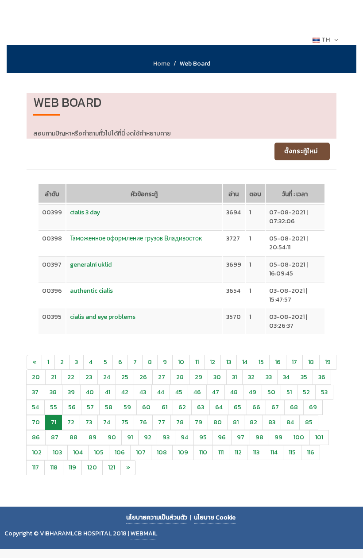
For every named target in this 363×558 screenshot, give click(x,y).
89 (93, 437)
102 (37, 452)
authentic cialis (91, 290)
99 (278, 437)
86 (36, 437)
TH (326, 39)
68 (294, 407)
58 (108, 407)
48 (234, 392)
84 (290, 422)
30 (217, 377)
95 (203, 437)
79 (198, 422)
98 (259, 437)
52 (306, 392)
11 (197, 362)
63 (200, 407)
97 (240, 437)
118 (54, 467)
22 (70, 377)
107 (141, 452)
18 (311, 362)
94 (184, 437)
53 (324, 392)
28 (180, 377)
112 (238, 452)
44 (160, 392)
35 (304, 377)
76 (143, 422)
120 (92, 467)
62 (182, 407)
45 (178, 392)
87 (54, 437)
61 (164, 407)
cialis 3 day (85, 212)
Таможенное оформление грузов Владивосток (136, 238)
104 (78, 452)
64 (219, 407)
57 (90, 407)
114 (274, 452)
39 (71, 392)
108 (162, 452)
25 (124, 377)
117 (35, 467)
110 (203, 452)
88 (73, 437)
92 (147, 437)
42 (124, 392)
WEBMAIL (144, 533)
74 (106, 422)
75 (124, 422)
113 (256, 452)
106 (120, 452)
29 (198, 377)
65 (237, 407)
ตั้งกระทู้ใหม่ (301, 151)
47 (215, 392)
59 (127, 407)
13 (228, 362)
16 (278, 362)
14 (244, 362)
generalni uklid (91, 264)
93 (166, 437)
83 (271, 422)
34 (286, 377)
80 (217, 422)
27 (161, 377)
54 (35, 407)
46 (197, 392)
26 (143, 377)
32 (251, 377)
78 (180, 422)
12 (212, 362)
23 (88, 377)
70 (36, 422)
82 (253, 422)
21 (53, 377)
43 (142, 392)
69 (313, 407)
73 (88, 422)
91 (130, 437)
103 (57, 452)
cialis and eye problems (102, 317)
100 (298, 437)
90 (112, 437)
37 (35, 392)
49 (252, 392)
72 (70, 422)
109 (183, 452)
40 (90, 392)
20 (36, 377)
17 (294, 362)
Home (161, 63)
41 (107, 392)
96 (222, 437)
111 (221, 452)
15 (261, 362)
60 (146, 407)
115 (292, 452)
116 (310, 452)
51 (289, 392)
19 (328, 362)
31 (234, 377)
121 (111, 467)
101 (319, 437)
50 (271, 392)
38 (53, 392)
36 (321, 377)
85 (309, 422)
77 (161, 422)
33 (269, 377)
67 (275, 407)
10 (181, 362)
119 (72, 467)
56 (72, 407)
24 (106, 377)
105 (99, 452)
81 (236, 422)
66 (256, 407)
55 (53, 407)
